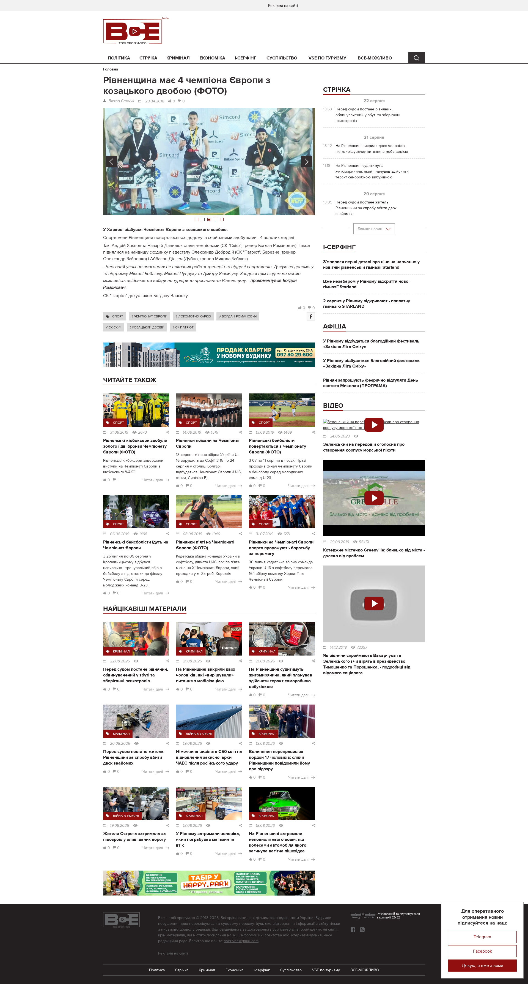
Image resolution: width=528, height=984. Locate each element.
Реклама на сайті (283, 5)
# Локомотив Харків (193, 316)
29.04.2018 (154, 101)
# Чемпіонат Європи (149, 316)
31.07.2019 (264, 534)
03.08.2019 (192, 534)
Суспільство (281, 58)
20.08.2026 (120, 743)
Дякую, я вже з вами (482, 965)
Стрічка (148, 58)
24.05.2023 (340, 436)
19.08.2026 (192, 743)
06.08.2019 (119, 534)
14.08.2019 (192, 432)
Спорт (117, 316)
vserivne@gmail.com (241, 941)
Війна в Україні (199, 734)
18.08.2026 (192, 825)
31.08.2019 (119, 432)
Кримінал (178, 58)
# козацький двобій (147, 327)
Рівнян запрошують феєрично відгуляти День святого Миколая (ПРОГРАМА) (370, 382)
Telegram (482, 937)
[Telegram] (362, 929)
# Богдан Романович (238, 316)
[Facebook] (311, 316)
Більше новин (370, 229)
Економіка (212, 58)
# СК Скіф (113, 327)
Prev (111, 161)
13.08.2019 (265, 432)
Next (306, 161)
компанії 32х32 (389, 917)
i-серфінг (245, 58)
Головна (110, 69)
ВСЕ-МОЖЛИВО (375, 58)
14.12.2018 (338, 647)
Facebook (482, 951)
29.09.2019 (339, 542)
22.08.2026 (120, 661)
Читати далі (152, 480)
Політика (119, 58)
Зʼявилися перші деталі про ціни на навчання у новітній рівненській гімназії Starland (371, 264)
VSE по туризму (327, 58)
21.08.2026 (192, 661)
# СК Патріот (183, 327)
